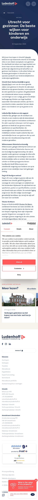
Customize (18, 268)
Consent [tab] (7, 229)
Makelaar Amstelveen (9, 431)
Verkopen (5, 363)
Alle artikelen (31, 289)
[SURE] (3, 495)
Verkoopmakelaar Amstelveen (12, 434)
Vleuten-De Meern (25, 204)
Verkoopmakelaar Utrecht (11, 407)
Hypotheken (6, 372)
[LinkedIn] (10, 344)
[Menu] (33, 4)
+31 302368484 (7, 397)
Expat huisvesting (8, 375)
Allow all (19, 262)
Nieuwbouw (6, 369)
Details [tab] (19, 229)
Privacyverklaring (8, 471)
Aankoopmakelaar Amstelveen (12, 436)
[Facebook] (2, 344)
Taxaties (5, 366)
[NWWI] (5, 492)
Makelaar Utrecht (8, 405)
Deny (19, 275)
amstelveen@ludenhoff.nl (11, 425)
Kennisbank (6, 378)
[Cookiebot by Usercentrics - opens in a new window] (27, 223)
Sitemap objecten (8, 475)
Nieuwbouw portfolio (9, 381)
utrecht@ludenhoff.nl (9, 399)
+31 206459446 (7, 423)
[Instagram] (6, 344)
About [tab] (31, 229)
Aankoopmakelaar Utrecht (11, 410)
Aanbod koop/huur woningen (12, 384)
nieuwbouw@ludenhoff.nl (11, 402)
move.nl (18, 350)
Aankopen (5, 360)
